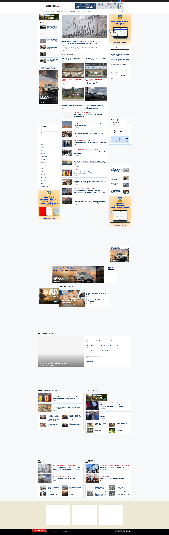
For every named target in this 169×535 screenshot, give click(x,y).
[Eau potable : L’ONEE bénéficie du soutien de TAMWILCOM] (92, 468)
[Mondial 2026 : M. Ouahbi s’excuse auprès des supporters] (92, 415)
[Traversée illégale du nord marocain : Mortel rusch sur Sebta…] (65, 487)
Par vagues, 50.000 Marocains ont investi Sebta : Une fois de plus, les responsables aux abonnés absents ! (116, 170)
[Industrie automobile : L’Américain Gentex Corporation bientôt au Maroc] (73, 98)
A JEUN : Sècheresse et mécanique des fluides (98, 351)
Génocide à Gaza (45, 186)
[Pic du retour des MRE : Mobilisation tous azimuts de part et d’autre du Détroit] (112, 493)
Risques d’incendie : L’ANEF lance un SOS (95, 53)
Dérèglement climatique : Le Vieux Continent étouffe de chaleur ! (75, 493)
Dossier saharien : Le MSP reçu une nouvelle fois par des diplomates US (116, 178)
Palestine (43, 159)
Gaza (42, 147)
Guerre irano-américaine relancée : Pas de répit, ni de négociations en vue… (52, 34)
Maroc (47, 11)
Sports (78, 11)
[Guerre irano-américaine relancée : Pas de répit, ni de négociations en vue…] (43, 34)
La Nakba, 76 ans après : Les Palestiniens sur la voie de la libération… (104, 346)
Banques (43, 180)
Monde (66, 11)
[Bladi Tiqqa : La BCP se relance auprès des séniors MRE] (92, 478)
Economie (53, 11)
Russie (42, 150)
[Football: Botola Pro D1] (112, 425)
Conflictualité (44, 156)
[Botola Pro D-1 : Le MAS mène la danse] (112, 430)
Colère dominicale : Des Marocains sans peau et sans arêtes (102, 340)
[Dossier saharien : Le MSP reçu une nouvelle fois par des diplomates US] (126, 178)
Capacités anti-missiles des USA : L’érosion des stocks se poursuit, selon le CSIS (52, 40)
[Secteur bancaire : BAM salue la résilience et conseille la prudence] (90, 487)
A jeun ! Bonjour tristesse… (93, 356)
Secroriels (43, 162)
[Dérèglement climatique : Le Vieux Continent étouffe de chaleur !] (65, 493)
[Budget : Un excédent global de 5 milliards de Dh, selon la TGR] (96, 74)
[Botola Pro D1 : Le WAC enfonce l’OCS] (90, 430)
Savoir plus (54, 390)
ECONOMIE (63, 286)
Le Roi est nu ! (89, 361)
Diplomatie (43, 177)
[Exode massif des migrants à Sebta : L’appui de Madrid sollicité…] (43, 487)
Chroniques (72, 11)
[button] (41, 17)
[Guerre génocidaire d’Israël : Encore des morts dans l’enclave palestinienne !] (43, 61)
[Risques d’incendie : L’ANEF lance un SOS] (126, 185)
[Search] (122, 11)
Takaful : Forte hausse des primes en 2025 (72, 82)
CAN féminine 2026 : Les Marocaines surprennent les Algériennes (116, 191)
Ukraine (42, 183)
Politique (43, 174)
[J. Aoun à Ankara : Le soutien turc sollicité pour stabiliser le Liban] (43, 54)
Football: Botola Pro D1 (122, 423)
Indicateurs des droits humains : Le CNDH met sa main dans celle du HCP (53, 493)
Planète (89, 11)
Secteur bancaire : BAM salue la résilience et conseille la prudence (100, 487)
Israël (42, 141)
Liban (42, 171)
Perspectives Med (65, 304)
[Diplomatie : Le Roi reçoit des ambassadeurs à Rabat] (65, 425)
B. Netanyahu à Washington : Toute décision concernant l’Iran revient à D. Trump (52, 47)
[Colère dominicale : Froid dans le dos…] (61, 351)
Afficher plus (71, 286)
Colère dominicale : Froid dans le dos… (53, 363)
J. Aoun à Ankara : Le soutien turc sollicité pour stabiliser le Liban (52, 54)
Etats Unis (43, 144)
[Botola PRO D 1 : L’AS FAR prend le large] (90, 425)
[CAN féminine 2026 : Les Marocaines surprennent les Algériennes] (126, 192)
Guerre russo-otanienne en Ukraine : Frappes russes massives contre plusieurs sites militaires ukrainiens (95, 107)
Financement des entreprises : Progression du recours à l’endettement (71, 300)
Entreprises (60, 11)
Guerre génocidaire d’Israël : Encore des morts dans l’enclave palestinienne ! (52, 60)
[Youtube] (122, 1)
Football (43, 153)
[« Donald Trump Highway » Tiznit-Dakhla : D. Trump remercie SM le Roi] (44, 408)
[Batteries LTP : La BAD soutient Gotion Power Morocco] (112, 487)
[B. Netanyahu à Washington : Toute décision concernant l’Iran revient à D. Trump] (43, 47)
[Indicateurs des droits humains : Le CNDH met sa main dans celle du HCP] (43, 493)
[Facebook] (118, 1)
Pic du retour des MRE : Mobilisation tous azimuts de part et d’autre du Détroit (123, 493)
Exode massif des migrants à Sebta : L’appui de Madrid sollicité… (54, 487)
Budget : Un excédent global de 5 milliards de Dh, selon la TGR (97, 300)
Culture (83, 11)
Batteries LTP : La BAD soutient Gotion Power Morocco (121, 487)
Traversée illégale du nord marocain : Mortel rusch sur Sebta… (75, 487)
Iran (42, 168)
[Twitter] (120, 1)
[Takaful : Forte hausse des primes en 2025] (73, 73)
